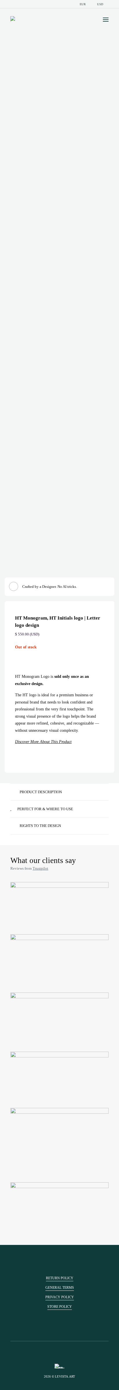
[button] (105, 19)
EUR (83, 4)
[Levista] (13, 18)
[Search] (79, 19)
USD (100, 4)
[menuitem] (82, 4)
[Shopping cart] (88, 19)
